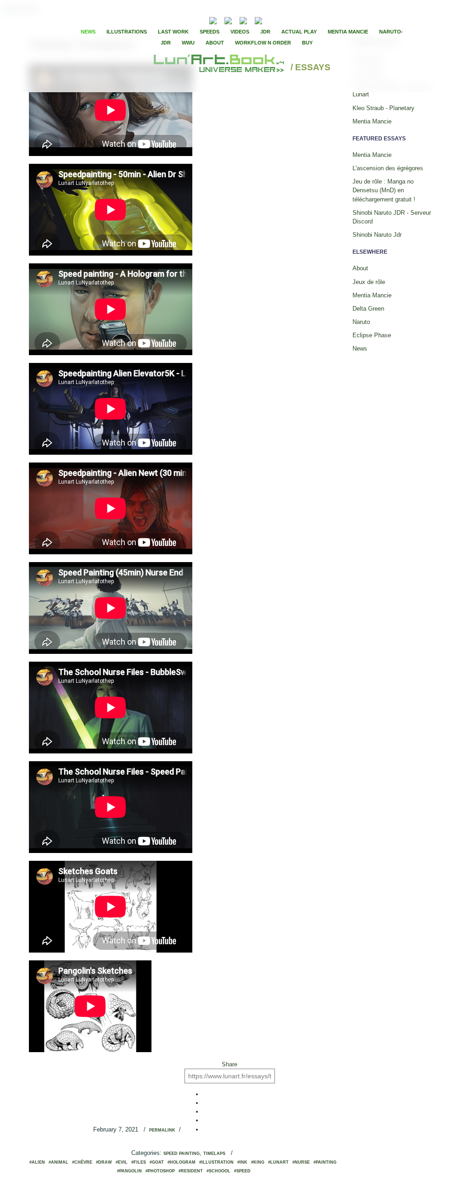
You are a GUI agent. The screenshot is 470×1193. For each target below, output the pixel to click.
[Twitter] (290, 19)
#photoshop (160, 1171)
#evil (122, 1162)
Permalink (162, 1130)
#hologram (182, 1162)
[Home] (220, 68)
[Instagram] (258, 19)
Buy (307, 42)
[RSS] (199, 19)
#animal (58, 1162)
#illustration (216, 1162)
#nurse (301, 1162)
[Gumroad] (213, 19)
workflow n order (263, 42)
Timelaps (214, 1153)
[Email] (188, 19)
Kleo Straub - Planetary (383, 108)
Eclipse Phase (371, 335)
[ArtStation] (243, 19)
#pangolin (129, 1171)
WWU (188, 42)
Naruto (361, 321)
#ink (242, 1162)
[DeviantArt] (228, 19)
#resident (191, 1171)
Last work (173, 31)
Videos (239, 31)
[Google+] (298, 19)
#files (138, 1162)
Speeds (209, 31)
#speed (242, 1171)
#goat (157, 1162)
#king (257, 1162)
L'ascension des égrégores (387, 168)
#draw (104, 1162)
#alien (37, 1162)
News (88, 31)
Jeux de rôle (368, 282)
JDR (265, 31)
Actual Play (299, 31)
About (215, 42)
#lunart (278, 1162)
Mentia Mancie (348, 31)
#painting (324, 1162)
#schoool (218, 1171)
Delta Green (368, 308)
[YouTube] (272, 19)
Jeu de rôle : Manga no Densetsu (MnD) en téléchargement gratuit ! (383, 190)
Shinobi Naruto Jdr (377, 234)
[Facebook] (282, 19)
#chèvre (82, 1162)
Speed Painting (181, 1153)
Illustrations (126, 31)
